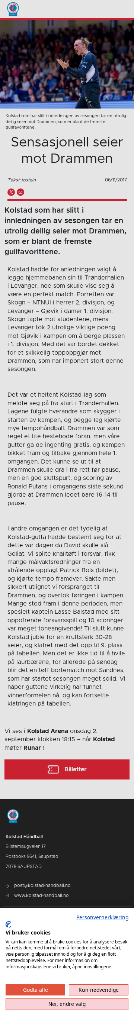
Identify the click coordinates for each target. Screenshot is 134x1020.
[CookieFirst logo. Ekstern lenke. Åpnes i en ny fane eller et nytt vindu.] (8, 924)
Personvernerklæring (102, 917)
